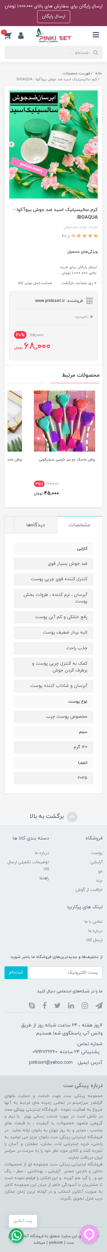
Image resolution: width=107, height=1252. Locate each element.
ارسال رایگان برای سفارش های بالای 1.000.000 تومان (54, 6)
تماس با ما (93, 922)
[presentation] (95, 144)
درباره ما (42, 853)
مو (100, 871)
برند (99, 880)
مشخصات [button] (79, 525)
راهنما (44, 878)
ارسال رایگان (53, 16)
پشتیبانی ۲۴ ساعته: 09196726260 (66, 1052)
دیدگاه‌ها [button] (35, 525)
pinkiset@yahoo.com (51, 1062)
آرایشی (96, 862)
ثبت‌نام (16, 972)
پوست (97, 853)
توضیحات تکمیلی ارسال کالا (28, 865)
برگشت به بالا (47, 817)
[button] (11, 35)
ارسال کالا (94, 940)
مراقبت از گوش (89, 890)
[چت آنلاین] (16, 1235)
